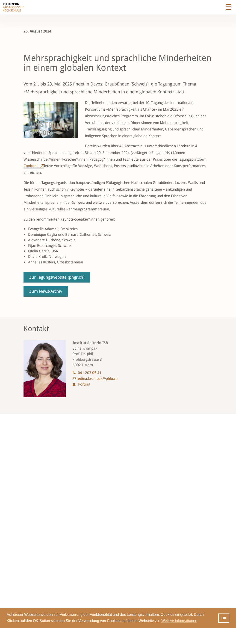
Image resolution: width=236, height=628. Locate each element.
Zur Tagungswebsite (56, 277)
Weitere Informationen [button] (179, 621)
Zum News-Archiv (45, 291)
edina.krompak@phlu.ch (98, 378)
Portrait (84, 384)
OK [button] (223, 618)
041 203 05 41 (89, 373)
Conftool (31, 166)
